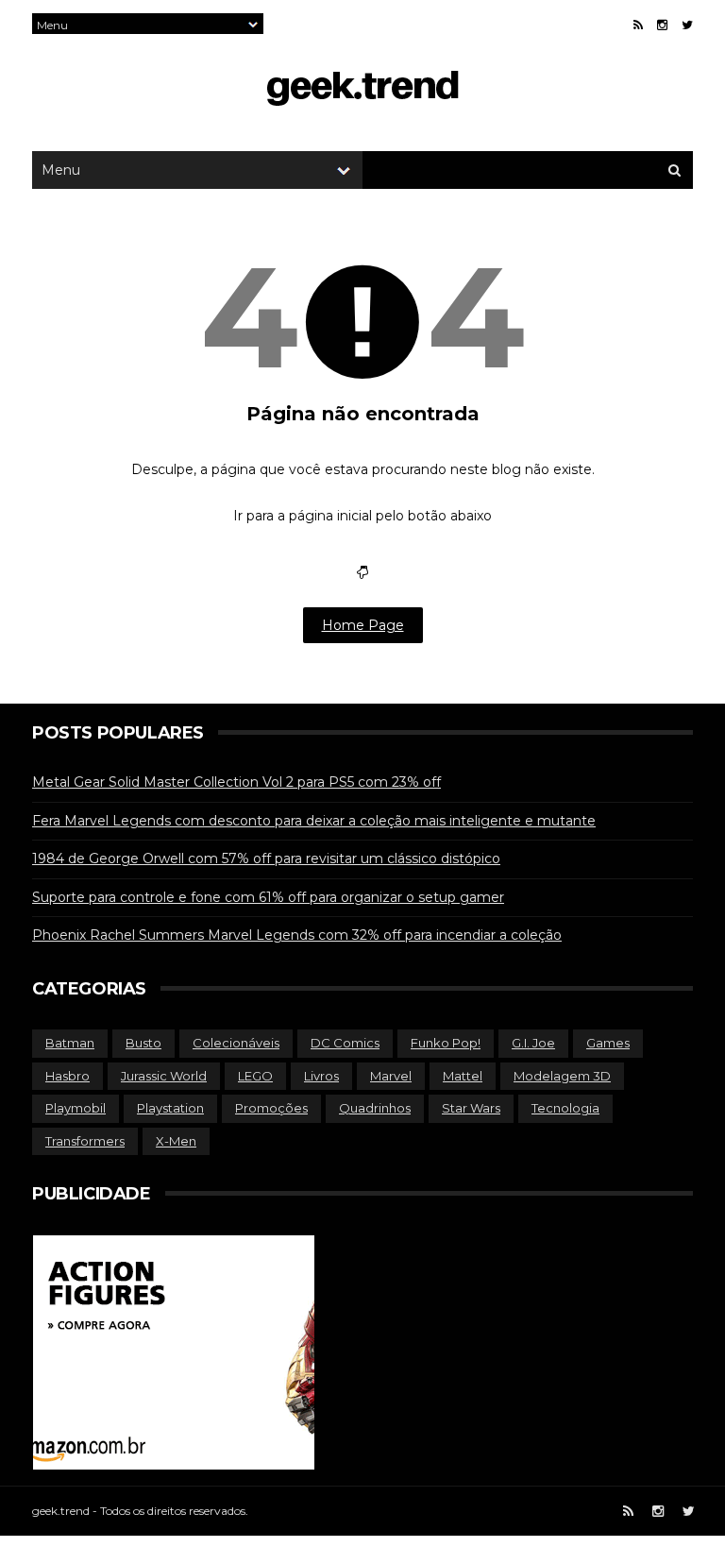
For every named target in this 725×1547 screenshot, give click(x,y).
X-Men (176, 1140)
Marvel (391, 1075)
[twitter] (687, 25)
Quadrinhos (375, 1107)
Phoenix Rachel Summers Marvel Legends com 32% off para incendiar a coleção (297, 935)
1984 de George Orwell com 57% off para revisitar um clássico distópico (266, 858)
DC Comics (345, 1042)
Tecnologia (565, 1107)
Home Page (363, 625)
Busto (143, 1042)
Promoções (271, 1107)
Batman (69, 1042)
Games (608, 1042)
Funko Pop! (446, 1042)
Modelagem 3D (562, 1075)
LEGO (255, 1075)
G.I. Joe (533, 1042)
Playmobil (75, 1107)
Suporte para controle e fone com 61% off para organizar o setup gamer (268, 897)
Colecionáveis (236, 1042)
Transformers (85, 1140)
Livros (321, 1075)
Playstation (170, 1107)
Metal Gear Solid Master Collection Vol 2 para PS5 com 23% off (236, 782)
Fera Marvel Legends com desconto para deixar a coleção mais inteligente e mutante (314, 820)
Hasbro (67, 1075)
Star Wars (471, 1107)
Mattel (462, 1075)
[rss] (638, 25)
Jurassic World (164, 1075)
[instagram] (662, 25)
